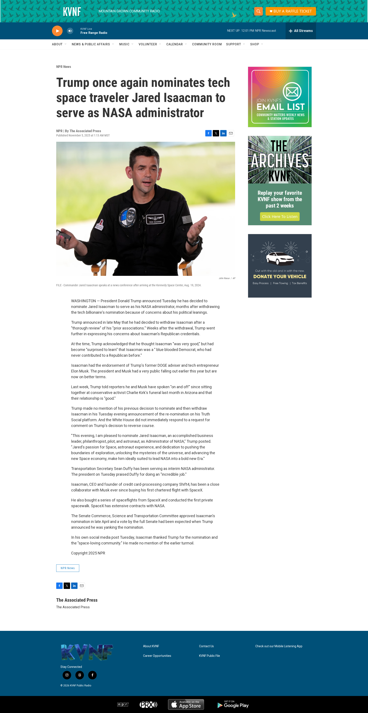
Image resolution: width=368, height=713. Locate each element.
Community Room (207, 44)
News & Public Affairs (91, 44)
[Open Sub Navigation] (66, 44)
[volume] (70, 31)
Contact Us (206, 646)
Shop (254, 44)
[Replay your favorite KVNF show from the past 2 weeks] (280, 160)
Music (124, 44)
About (57, 44)
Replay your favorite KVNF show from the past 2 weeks (280, 199)
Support (233, 44)
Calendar (174, 44)
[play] (57, 31)
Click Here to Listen (280, 216)
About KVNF (151, 646)
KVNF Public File (209, 655)
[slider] (77, 31)
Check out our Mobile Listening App (278, 646)
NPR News (63, 66)
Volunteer (148, 44)
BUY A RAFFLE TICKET (292, 11)
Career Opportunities (157, 655)
